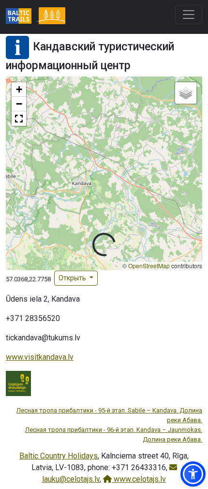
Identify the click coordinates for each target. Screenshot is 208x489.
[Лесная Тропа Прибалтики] (52, 17)
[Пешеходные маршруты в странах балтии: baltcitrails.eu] (22, 17)
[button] (19, 89)
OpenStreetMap (149, 265)
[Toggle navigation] (188, 14)
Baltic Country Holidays (58, 455)
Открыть (73, 278)
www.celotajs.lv (139, 479)
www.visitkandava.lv (40, 357)
